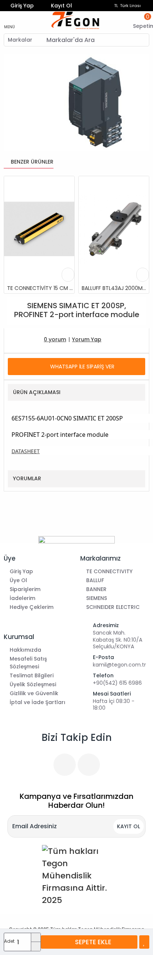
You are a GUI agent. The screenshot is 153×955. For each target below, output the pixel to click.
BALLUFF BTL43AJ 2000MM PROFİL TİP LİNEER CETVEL (115, 288)
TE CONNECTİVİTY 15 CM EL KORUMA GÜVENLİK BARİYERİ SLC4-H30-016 (40, 288)
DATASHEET (26, 451)
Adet (9, 941)
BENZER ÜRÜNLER (32, 161)
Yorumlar (27, 478)
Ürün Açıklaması (37, 392)
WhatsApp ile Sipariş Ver (82, 366)
